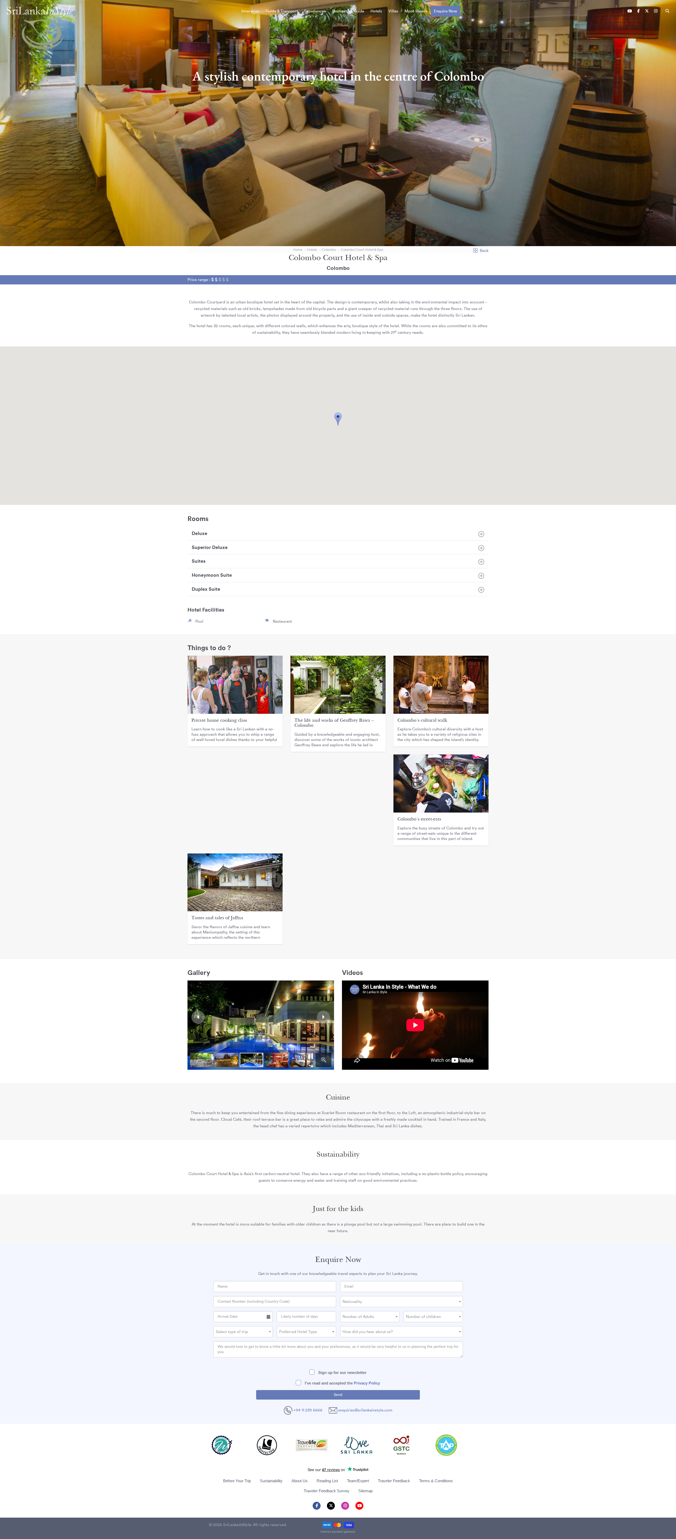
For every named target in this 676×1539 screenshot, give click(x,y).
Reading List (327, 1481)
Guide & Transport (282, 11)
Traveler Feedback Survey (326, 1491)
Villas (393, 11)
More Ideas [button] (415, 11)
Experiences (315, 11)
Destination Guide (348, 11)
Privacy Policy (367, 1383)
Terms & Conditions (436, 1481)
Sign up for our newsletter (342, 1372)
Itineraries (250, 11)
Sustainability (271, 1481)
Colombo (329, 249)
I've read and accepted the (342, 1383)
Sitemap (365, 1491)
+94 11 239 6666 (307, 1410)
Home (297, 249)
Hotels (376, 11)
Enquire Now (445, 11)
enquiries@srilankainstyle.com (365, 1410)
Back (484, 251)
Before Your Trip (237, 1481)
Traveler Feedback (394, 1481)
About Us (300, 1481)
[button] (338, 419)
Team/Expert (358, 1481)
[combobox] (401, 1301)
